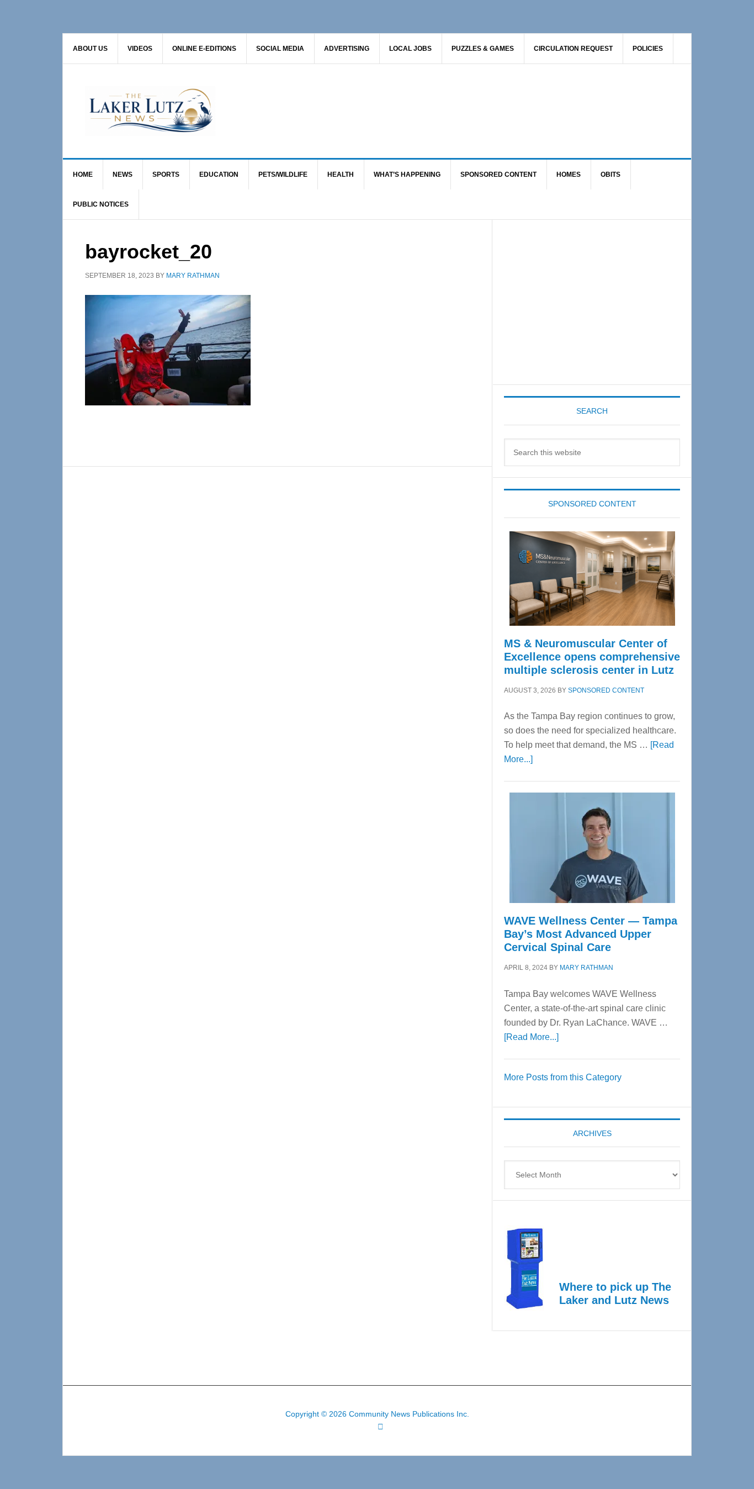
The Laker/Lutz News (405, 111)
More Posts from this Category (563, 1077)
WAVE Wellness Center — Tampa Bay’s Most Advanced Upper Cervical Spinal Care (590, 934)
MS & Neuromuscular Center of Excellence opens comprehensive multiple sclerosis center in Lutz (592, 656)
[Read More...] (531, 1037)
